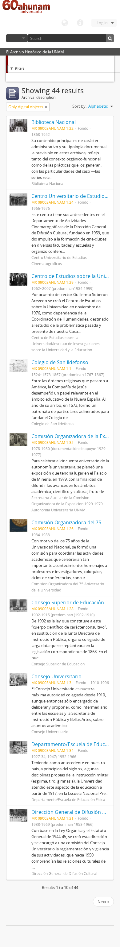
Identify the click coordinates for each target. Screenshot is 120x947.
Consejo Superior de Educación (67, 602)
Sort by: (79, 106)
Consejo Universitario (56, 676)
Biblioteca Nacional (53, 122)
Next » (103, 901)
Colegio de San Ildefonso (59, 362)
